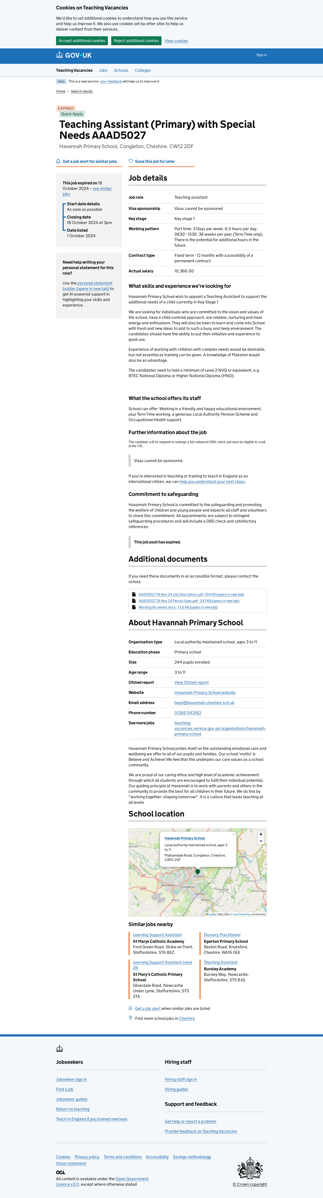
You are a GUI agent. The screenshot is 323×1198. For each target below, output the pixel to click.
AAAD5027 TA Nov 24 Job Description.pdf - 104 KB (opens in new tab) (191, 594)
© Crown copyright (250, 1184)
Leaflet (212, 914)
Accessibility (157, 1156)
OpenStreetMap (242, 914)
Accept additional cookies (82, 40)
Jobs (103, 70)
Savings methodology (192, 1156)
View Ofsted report (191, 682)
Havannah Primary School (185, 838)
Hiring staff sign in (181, 1079)
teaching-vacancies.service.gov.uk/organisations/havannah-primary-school (220, 728)
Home (60, 91)
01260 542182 (187, 712)
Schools (121, 70)
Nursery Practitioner (222, 934)
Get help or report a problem (190, 1121)
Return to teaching (72, 1109)
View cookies (176, 41)
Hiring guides (176, 1089)
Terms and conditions (123, 1156)
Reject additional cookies (136, 40)
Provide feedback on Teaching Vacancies (201, 1131)
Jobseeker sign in (71, 1079)
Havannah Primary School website (205, 692)
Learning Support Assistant (157, 934)
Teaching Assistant (221, 962)
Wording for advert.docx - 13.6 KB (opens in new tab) (178, 607)
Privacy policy (87, 1156)
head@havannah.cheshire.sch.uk (204, 702)
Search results (82, 91)
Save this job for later (155, 161)
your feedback (111, 81)
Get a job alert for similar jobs (90, 161)
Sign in (261, 55)
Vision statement (71, 1163)
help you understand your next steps (212, 481)
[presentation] (198, 872)
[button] (197, 872)
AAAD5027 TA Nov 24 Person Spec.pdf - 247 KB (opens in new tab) (189, 601)
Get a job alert (148, 1008)
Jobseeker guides (71, 1099)
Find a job (64, 1089)
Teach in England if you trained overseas (91, 1118)
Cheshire (187, 1018)
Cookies (63, 1156)
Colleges (143, 70)
